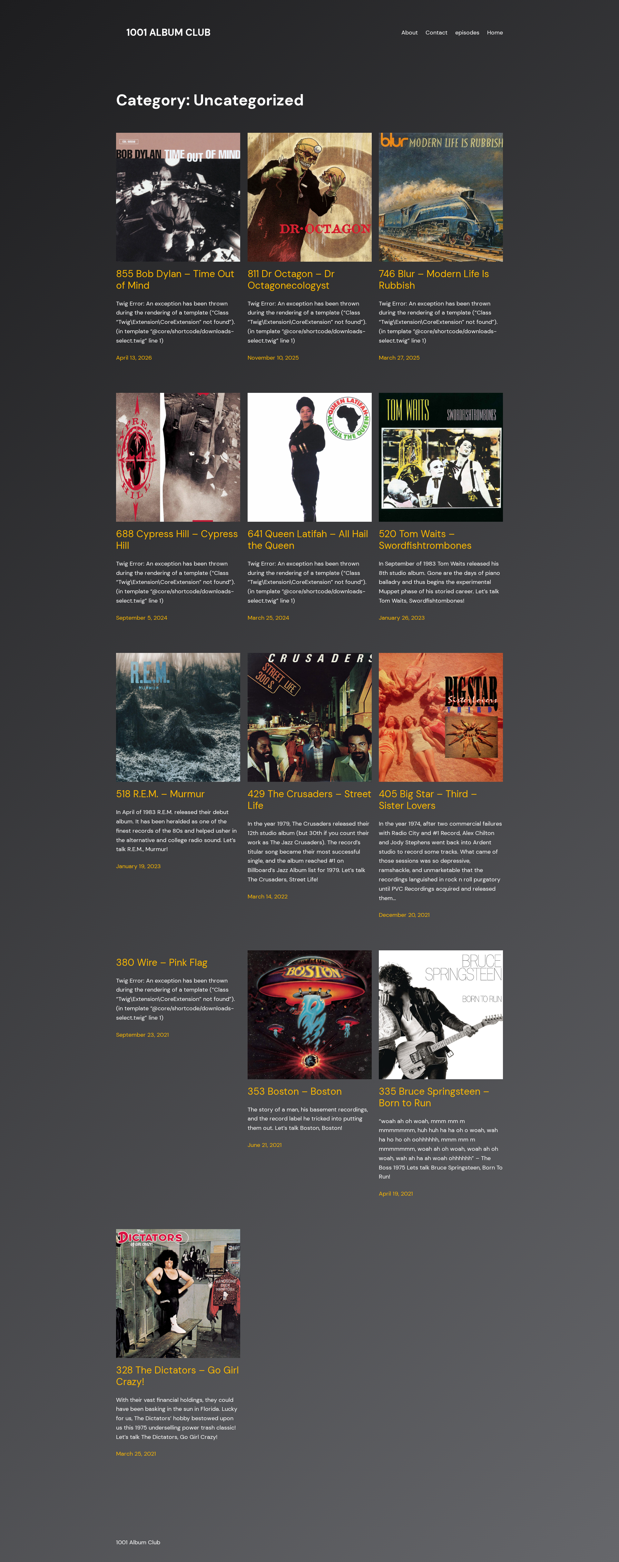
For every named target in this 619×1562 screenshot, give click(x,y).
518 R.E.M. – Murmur (160, 794)
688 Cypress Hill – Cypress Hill (177, 539)
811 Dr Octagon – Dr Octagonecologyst (291, 279)
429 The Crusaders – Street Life (309, 799)
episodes (467, 32)
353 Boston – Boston (295, 1091)
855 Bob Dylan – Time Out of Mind (175, 279)
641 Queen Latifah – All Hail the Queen (308, 539)
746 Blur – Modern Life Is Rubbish (434, 279)
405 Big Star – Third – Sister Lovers (428, 799)
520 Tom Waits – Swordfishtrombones (425, 539)
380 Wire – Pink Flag (162, 962)
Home (495, 32)
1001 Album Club (168, 32)
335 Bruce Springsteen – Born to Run (434, 1097)
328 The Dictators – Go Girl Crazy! (177, 1376)
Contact (436, 32)
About (409, 32)
